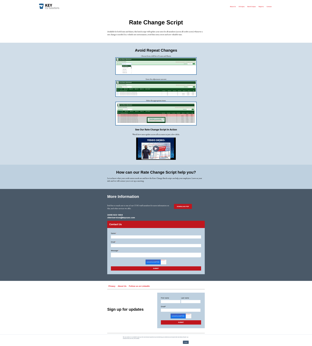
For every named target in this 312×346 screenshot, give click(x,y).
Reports (261, 6)
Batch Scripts (251, 6)
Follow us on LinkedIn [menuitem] (139, 286)
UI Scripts (242, 6)
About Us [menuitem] (122, 286)
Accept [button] (185, 342)
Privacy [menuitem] (111, 286)
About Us (233, 6)
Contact (269, 6)
